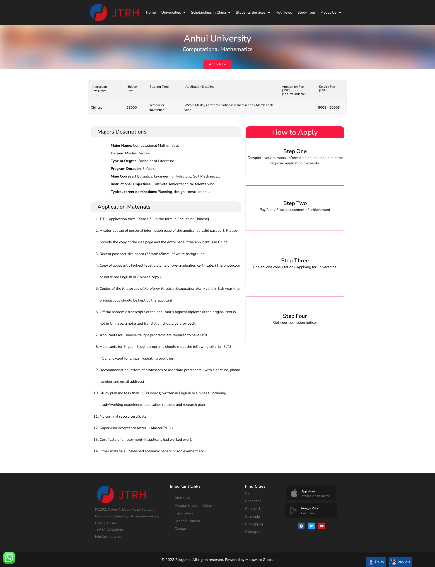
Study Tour (306, 12)
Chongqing (254, 524)
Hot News (284, 12)
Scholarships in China (208, 12)
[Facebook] (301, 526)
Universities (171, 12)
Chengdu (252, 516)
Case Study (183, 513)
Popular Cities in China (193, 505)
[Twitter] (311, 526)
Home (151, 12)
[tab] (376, 562)
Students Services (251, 12)
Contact (180, 528)
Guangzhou (254, 531)
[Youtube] (321, 526)
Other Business (187, 520)
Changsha (253, 501)
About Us (328, 12)
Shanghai (252, 508)
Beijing (250, 493)
